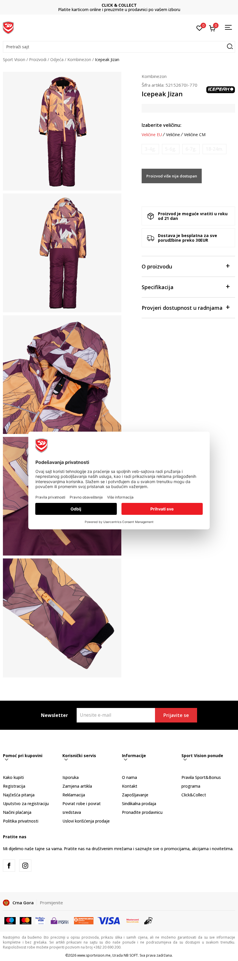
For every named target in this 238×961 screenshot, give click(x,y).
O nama (129, 777)
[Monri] (59, 920)
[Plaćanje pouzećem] (148, 920)
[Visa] (40, 920)
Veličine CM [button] (194, 134)
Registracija (14, 786)
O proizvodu (157, 266)
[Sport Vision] (8, 27)
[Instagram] (25, 865)
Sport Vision (14, 59)
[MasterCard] (132, 920)
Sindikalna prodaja (139, 803)
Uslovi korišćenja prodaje (86, 821)
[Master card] (25, 920)
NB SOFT (131, 955)
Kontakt (129, 786)
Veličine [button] (173, 134)
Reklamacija (73, 795)
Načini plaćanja (17, 812)
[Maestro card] (10, 920)
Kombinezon (79, 59)
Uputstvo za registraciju (26, 803)
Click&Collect (193, 795)
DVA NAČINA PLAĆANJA (187, 5)
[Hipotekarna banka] (83, 920)
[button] (119, 47)
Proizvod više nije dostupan (171, 176)
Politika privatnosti (20, 821)
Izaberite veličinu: (161, 125)
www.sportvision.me (94, 955)
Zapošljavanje (135, 795)
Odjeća (57, 59)
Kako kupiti (13, 777)
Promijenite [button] (51, 902)
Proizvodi (37, 59)
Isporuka (70, 777)
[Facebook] (9, 865)
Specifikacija (158, 287)
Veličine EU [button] (152, 134)
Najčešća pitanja (19, 795)
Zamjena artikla (77, 786)
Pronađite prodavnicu (142, 812)
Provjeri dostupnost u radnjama (182, 307)
